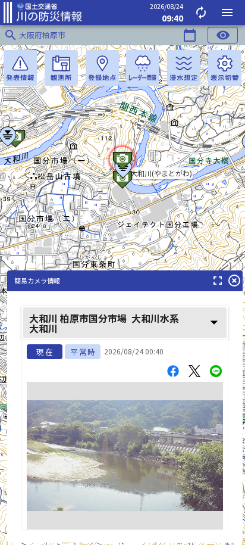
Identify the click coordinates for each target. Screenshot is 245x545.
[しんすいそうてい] (183, 68)
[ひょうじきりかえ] (224, 68)
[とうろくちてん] (102, 68)
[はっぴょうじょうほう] (20, 68)
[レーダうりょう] (142, 68)
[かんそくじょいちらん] (61, 68)
